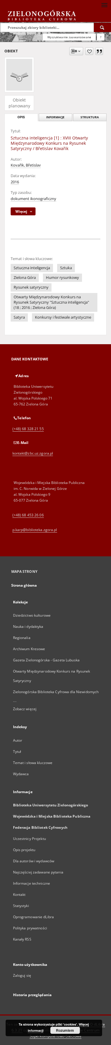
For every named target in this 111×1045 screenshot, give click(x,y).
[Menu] (104, 4)
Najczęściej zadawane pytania (38, 872)
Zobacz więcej (25, 708)
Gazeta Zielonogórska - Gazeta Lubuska (46, 660)
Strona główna (24, 585)
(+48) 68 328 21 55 (28, 428)
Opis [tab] (21, 117)
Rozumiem (65, 1030)
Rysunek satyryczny (31, 287)
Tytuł (17, 751)
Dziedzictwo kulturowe (32, 615)
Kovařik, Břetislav (26, 165)
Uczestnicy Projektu (29, 838)
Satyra (19, 317)
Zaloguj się (22, 975)
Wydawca (21, 773)
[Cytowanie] (99, 51)
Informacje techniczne (31, 883)
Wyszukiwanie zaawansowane (69, 37)
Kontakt (19, 894)
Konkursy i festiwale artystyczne (63, 317)
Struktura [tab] (90, 117)
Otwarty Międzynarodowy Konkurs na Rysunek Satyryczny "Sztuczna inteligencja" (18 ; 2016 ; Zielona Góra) (51, 302)
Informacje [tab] (55, 117)
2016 (15, 181)
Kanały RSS (22, 939)
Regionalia (21, 637)
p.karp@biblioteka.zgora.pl (34, 529)
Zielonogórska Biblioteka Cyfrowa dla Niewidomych (56, 691)
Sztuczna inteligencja (32, 267)
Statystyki (21, 905)
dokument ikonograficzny (33, 198)
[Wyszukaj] (102, 27)
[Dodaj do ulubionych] (89, 51)
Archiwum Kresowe (29, 648)
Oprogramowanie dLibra (33, 916)
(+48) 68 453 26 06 (28, 514)
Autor (17, 740)
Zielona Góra (25, 277)
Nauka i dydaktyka (28, 626)
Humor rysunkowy (62, 277)
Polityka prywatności (30, 928)
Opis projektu (24, 849)
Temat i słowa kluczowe (33, 762)
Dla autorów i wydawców (33, 860)
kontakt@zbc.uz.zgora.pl (32, 453)
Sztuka (66, 267)
